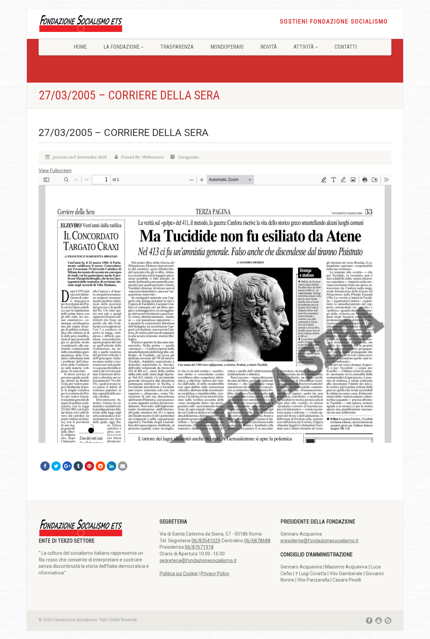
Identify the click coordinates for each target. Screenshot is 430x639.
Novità (268, 47)
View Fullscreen (55, 170)
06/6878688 (257, 540)
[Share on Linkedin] (111, 466)
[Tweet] (56, 466)
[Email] (122, 466)
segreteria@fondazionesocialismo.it (198, 560)
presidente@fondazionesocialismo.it (319, 540)
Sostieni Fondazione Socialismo (334, 21)
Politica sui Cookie (179, 573)
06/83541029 (205, 540)
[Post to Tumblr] (78, 466)
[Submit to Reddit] (100, 466)
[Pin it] (89, 466)
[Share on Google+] (67, 466)
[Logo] (94, 23)
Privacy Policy (215, 573)
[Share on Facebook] (45, 466)
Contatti (346, 47)
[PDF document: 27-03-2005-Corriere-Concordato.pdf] (215, 308)
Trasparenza (177, 47)
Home (80, 47)
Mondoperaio (227, 47)
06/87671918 (199, 547)
